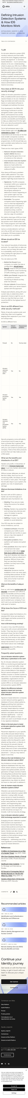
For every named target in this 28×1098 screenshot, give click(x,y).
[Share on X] (17, 892)
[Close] (26, 1070)
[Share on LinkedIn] (14, 892)
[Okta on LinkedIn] (8, 1064)
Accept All (14, 1086)
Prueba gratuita (5, 1014)
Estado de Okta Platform (8, 1037)
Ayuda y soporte (5, 1030)
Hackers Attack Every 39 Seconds (12, 879)
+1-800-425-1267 (11, 1049)
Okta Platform (5, 1004)
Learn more (5, 647)
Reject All (14, 1089)
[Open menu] (24, 6)
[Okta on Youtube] (2, 1064)
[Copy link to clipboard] (11, 892)
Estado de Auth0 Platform (8, 1040)
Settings (14, 1093)
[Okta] (6, 6)
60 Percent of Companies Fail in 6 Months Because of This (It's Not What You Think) (12, 873)
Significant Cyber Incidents (10, 864)
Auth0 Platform (5, 1007)
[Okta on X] (5, 1064)
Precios (3, 1010)
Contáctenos (7, 1055)
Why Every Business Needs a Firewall (13, 856)
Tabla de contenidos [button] (8, 41)
